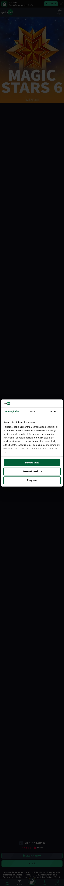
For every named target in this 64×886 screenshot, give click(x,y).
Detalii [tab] (32, 411)
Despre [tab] (52, 411)
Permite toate (32, 462)
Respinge (32, 480)
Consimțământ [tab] (11, 411)
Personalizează (30, 471)
